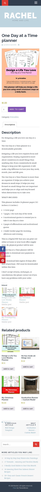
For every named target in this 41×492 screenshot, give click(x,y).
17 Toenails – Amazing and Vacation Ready (21, 462)
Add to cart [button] (8, 369)
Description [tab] (10, 124)
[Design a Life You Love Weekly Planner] (9, 291)
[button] (35, 52)
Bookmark (7, 422)
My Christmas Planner (24, 298)
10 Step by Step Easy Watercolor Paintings (21, 458)
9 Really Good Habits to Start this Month (20, 465)
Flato (14, 488)
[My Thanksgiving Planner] (9, 311)
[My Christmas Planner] (27, 291)
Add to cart (17, 109)
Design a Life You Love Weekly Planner (8, 299)
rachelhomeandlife (9, 45)
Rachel (20, 15)
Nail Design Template (10, 426)
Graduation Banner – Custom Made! (30, 428)
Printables (14, 117)
